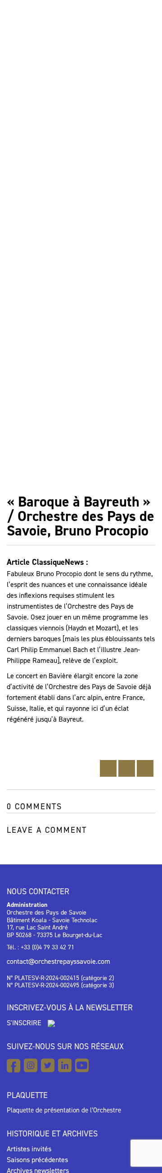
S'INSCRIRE (25, 1023)
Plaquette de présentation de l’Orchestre (64, 1110)
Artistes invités (29, 1149)
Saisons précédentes (37, 1159)
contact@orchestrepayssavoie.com (58, 961)
